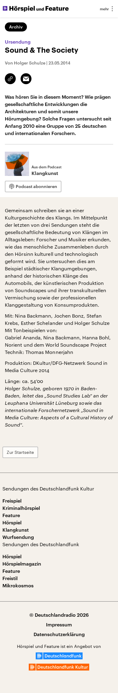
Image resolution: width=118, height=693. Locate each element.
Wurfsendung (18, 537)
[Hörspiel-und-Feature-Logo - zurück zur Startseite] (35, 9)
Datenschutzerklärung (59, 634)
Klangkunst (15, 530)
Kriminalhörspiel (21, 508)
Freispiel (11, 500)
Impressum (59, 624)
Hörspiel (11, 522)
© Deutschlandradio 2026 (59, 615)
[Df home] (59, 657)
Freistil (10, 578)
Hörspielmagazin (21, 563)
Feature (11, 515)
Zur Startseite (20, 452)
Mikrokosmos (18, 585)
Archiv (16, 26)
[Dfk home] (59, 669)
